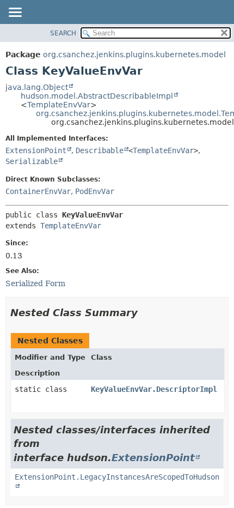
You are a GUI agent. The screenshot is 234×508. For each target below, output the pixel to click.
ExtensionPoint (35, 150)
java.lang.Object (36, 87)
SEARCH (63, 33)
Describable (100, 150)
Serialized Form (35, 283)
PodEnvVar (94, 191)
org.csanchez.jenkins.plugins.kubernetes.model (134, 54)
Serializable (31, 161)
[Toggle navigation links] (14, 13)
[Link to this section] (145, 312)
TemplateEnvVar (58, 104)
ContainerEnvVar (38, 191)
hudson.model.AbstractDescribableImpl (97, 96)
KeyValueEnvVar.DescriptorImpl (154, 389)
